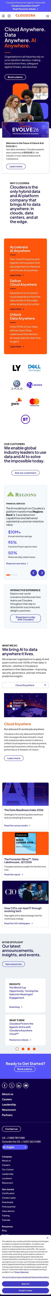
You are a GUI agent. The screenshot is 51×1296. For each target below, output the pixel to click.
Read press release (19, 1039)
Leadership (9, 1104)
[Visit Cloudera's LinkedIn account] (18, 1085)
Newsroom (9, 1109)
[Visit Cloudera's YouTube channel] (26, 1085)
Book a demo (24, 1068)
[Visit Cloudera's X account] (11, 1085)
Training (6, 1215)
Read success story (16, 563)
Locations (7, 1178)
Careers (7, 1099)
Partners (7, 1115)
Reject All (25, 1284)
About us (7, 1094)
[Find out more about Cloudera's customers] (25, 393)
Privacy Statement (21, 1272)
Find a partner (9, 1206)
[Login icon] (3, 16)
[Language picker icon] (9, 16)
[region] (25, 1265)
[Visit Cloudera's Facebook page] (4, 1085)
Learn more (15, 166)
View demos (8, 1211)
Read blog (14, 1007)
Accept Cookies (25, 1290)
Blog (4, 1230)
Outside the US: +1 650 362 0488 (21, 1141)
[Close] (47, 1238)
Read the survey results (16, 825)
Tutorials (6, 1220)
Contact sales (9, 1197)
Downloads (7, 1202)
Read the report (12, 874)
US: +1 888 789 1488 (13, 1137)
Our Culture (7, 1169)
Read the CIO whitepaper (17, 923)
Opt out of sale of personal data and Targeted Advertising (25, 1277)
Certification (8, 1193)
